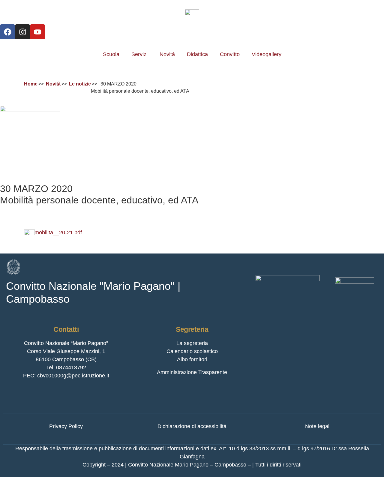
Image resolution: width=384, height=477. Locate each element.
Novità (167, 54)
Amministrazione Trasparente (192, 372)
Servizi (139, 54)
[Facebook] (7, 31)
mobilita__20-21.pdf (58, 233)
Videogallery (266, 54)
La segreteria (192, 343)
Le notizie (80, 83)
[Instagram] (22, 31)
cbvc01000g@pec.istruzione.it (73, 376)
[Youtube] (37, 31)
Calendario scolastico (192, 351)
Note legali (318, 426)
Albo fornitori (192, 359)
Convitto (230, 54)
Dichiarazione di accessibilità (192, 426)
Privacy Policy (66, 426)
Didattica (197, 54)
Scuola (111, 54)
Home (31, 83)
